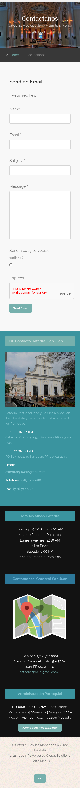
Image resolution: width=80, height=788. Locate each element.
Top (40, 778)
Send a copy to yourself (30, 250)
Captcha (17, 278)
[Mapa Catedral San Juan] (40, 617)
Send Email (20, 308)
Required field (23, 95)
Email (15, 135)
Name (16, 109)
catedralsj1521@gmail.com (39, 672)
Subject (17, 160)
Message (18, 186)
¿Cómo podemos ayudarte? (40, 727)
